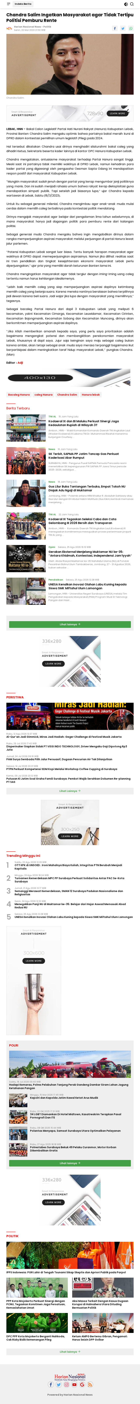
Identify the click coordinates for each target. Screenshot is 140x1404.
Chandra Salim (67, 395)
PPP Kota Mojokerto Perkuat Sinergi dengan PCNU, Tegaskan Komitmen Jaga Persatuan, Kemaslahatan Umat (35, 1304)
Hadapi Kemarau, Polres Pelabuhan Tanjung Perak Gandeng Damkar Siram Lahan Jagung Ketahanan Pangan (68, 1086)
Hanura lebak (91, 395)
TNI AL (52, 416)
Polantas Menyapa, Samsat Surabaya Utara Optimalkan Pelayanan (75, 1130)
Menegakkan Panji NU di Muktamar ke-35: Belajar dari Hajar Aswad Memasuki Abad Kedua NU (70, 906)
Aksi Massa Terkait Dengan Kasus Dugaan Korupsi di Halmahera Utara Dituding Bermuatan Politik (100, 1304)
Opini (51, 547)
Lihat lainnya (68, 624)
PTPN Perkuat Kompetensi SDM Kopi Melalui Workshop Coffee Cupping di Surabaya (61, 769)
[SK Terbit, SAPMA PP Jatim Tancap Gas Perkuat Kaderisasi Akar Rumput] (26, 460)
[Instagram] (66, 1384)
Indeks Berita (23, 4)
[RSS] (90, 1384)
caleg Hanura (43, 395)
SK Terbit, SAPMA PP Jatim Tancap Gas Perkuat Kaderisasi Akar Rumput (83, 456)
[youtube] (74, 1384)
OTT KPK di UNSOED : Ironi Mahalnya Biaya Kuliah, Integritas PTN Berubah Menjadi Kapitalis (68, 867)
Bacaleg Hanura (19, 395)
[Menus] (8, 4)
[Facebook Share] (115, 28)
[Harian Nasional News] (70, 1377)
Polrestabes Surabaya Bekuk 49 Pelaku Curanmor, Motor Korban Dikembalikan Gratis (73, 1149)
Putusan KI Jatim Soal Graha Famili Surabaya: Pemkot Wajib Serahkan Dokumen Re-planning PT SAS (68, 780)
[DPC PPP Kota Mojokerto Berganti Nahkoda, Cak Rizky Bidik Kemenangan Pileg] (37, 1323)
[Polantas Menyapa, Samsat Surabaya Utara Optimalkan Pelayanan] (18, 1133)
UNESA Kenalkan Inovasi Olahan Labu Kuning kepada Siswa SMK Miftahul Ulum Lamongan (87, 586)
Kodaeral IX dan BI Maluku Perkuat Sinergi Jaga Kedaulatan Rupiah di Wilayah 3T (83, 423)
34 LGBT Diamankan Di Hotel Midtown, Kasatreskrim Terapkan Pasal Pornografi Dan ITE (75, 1116)
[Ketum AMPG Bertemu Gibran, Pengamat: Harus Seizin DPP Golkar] (103, 1323)
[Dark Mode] (126, 4)
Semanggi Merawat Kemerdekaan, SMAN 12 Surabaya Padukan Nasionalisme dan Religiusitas (69, 892)
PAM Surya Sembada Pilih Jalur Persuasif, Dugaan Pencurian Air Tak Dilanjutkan (59, 759)
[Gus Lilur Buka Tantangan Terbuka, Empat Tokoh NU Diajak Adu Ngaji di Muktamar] (26, 493)
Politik (47, 26)
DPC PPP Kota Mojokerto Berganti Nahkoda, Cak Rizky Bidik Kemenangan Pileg (35, 1338)
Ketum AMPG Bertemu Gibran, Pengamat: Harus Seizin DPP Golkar (100, 1338)
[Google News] (82, 1384)
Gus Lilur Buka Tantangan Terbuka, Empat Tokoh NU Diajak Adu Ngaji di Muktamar (86, 488)
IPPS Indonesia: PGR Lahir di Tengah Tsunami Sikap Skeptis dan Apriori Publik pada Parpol (66, 1272)
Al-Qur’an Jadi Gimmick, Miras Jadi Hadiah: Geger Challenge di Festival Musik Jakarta (64, 736)
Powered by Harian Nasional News (70, 1395)
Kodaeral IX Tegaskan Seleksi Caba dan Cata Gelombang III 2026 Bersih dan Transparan (82, 521)
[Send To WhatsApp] (131, 28)
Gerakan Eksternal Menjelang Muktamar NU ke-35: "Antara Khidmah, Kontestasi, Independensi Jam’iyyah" (90, 554)
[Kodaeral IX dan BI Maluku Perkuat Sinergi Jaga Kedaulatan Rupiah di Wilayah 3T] (26, 428)
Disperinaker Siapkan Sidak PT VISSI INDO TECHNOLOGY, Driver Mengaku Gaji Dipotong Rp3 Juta (66, 748)
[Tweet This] (123, 28)
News (51, 449)
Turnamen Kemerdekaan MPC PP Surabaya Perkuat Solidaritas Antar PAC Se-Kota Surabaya (69, 880)
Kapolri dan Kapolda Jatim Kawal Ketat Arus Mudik (64, 1097)
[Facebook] (51, 1384)
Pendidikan (55, 579)
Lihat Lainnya (68, 791)
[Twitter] (59, 1384)
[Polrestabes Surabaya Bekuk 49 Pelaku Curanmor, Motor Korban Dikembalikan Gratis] (18, 1150)
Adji (20, 363)
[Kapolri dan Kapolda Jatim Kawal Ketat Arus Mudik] (18, 1100)
